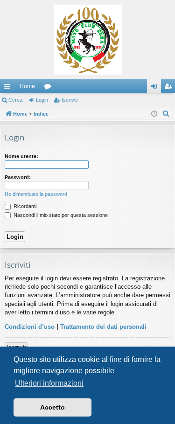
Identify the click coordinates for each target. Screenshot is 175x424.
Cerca (15, 100)
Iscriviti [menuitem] (170, 88)
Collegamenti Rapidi (9, 88)
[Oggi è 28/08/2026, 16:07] (154, 114)
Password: (18, 177)
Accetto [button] (52, 407)
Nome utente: (21, 156)
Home (27, 86)
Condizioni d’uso (30, 326)
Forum (49, 88)
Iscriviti (69, 100)
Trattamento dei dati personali (103, 326)
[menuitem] (166, 114)
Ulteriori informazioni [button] (49, 383)
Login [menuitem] (156, 88)
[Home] (87, 39)
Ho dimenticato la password (36, 194)
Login (42, 100)
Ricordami (24, 206)
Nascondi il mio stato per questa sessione (60, 215)
